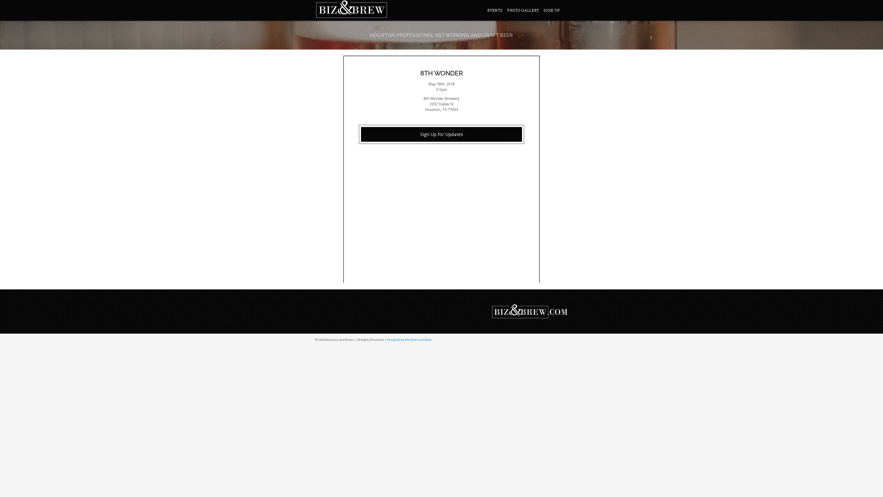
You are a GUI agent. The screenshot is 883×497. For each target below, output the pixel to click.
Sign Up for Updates (441, 134)
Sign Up (552, 10)
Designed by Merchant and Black (409, 340)
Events (494, 10)
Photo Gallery (523, 10)
